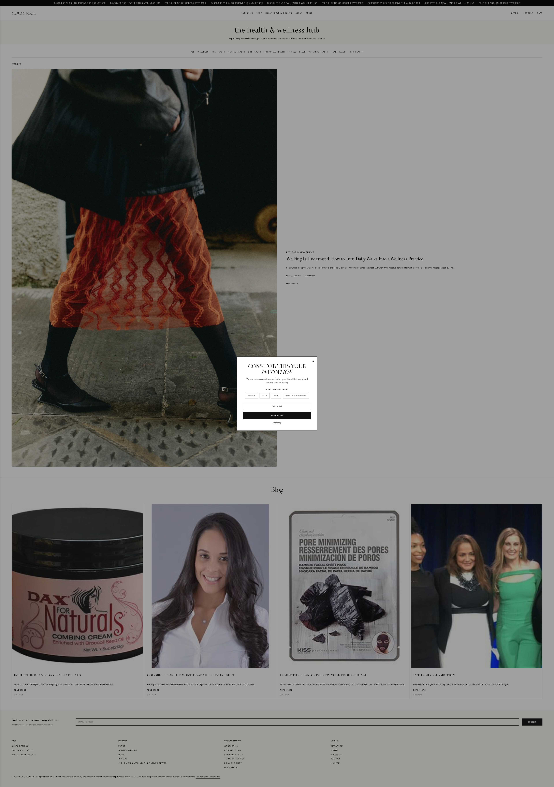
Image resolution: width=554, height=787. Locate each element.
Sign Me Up (277, 415)
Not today (277, 423)
